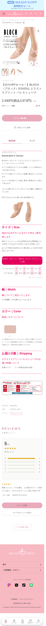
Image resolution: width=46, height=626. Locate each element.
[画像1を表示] (5, 72)
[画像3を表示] (20, 72)
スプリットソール (27, 20)
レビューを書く (22, 505)
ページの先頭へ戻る (22, 527)
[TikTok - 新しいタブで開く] (23, 585)
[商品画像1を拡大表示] (22, 47)
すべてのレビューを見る (22, 513)
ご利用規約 (13, 599)
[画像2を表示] (12, 72)
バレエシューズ (14, 20)
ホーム (4, 20)
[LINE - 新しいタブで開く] (31, 585)
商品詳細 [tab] (12, 141)
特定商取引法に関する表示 (22, 603)
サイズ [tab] (32, 141)
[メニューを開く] (3, 13)
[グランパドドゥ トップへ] (22, 552)
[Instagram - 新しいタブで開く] (9, 585)
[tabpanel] (22, 276)
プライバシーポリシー (26, 599)
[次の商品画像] (37, 63)
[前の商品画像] (31, 63)
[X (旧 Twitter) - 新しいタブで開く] (16, 585)
